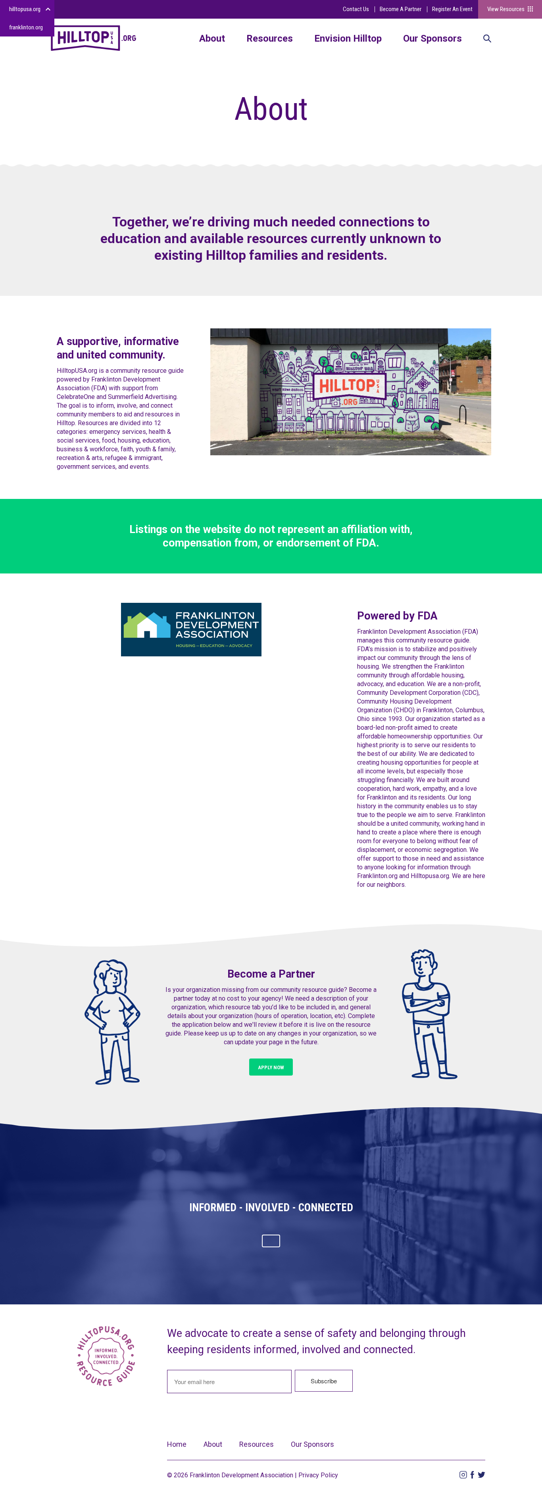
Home (176, 1444)
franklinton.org (26, 27)
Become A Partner (400, 9)
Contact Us (356, 9)
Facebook (472, 1474)
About (212, 38)
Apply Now (271, 1067)
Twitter (481, 1474)
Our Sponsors (432, 38)
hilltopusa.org (24, 9)
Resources (269, 38)
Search (487, 39)
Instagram (463, 1474)
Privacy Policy (318, 1475)
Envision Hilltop (348, 38)
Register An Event (452, 9)
